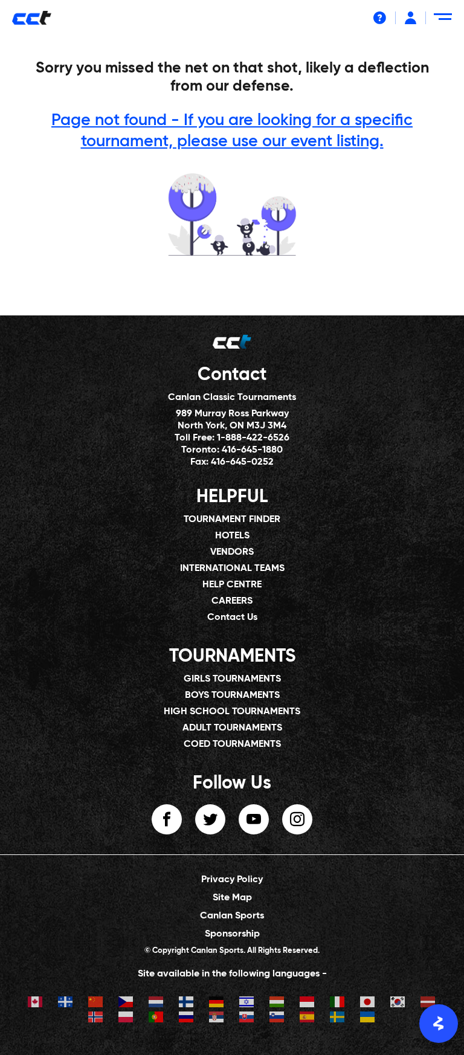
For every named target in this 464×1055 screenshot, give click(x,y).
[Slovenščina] (277, 1018)
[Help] (379, 17)
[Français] (66, 1003)
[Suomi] (187, 1003)
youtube (254, 819)
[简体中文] (96, 1003)
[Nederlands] (156, 1003)
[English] (36, 1003)
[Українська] (368, 1018)
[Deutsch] (217, 1003)
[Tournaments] (232, 214)
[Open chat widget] (438, 1023)
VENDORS (232, 552)
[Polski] (126, 1018)
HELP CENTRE (232, 585)
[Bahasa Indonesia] (307, 1003)
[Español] (307, 1018)
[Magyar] (277, 1003)
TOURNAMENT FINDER (232, 519)
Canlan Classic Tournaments (232, 397)
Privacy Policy (232, 880)
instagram (297, 819)
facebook (167, 819)
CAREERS (232, 601)
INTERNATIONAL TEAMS (232, 568)
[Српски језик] (217, 1018)
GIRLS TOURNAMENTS (232, 679)
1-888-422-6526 (253, 438)
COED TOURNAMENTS (232, 744)
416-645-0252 (242, 462)
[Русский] (187, 1018)
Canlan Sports (232, 916)
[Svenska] (338, 1018)
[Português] (156, 1018)
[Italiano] (338, 1003)
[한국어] (398, 1003)
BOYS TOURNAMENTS (232, 695)
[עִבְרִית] (247, 1003)
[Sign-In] (410, 17)
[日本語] (368, 1003)
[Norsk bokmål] (96, 1018)
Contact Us (232, 617)
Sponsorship (232, 934)
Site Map (232, 898)
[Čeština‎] (126, 1003)
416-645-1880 (252, 450)
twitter (210, 819)
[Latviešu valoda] (428, 1003)
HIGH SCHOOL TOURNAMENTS (232, 712)
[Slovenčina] (247, 1018)
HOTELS (232, 536)
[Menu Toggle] (445, 21)
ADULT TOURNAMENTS (232, 728)
